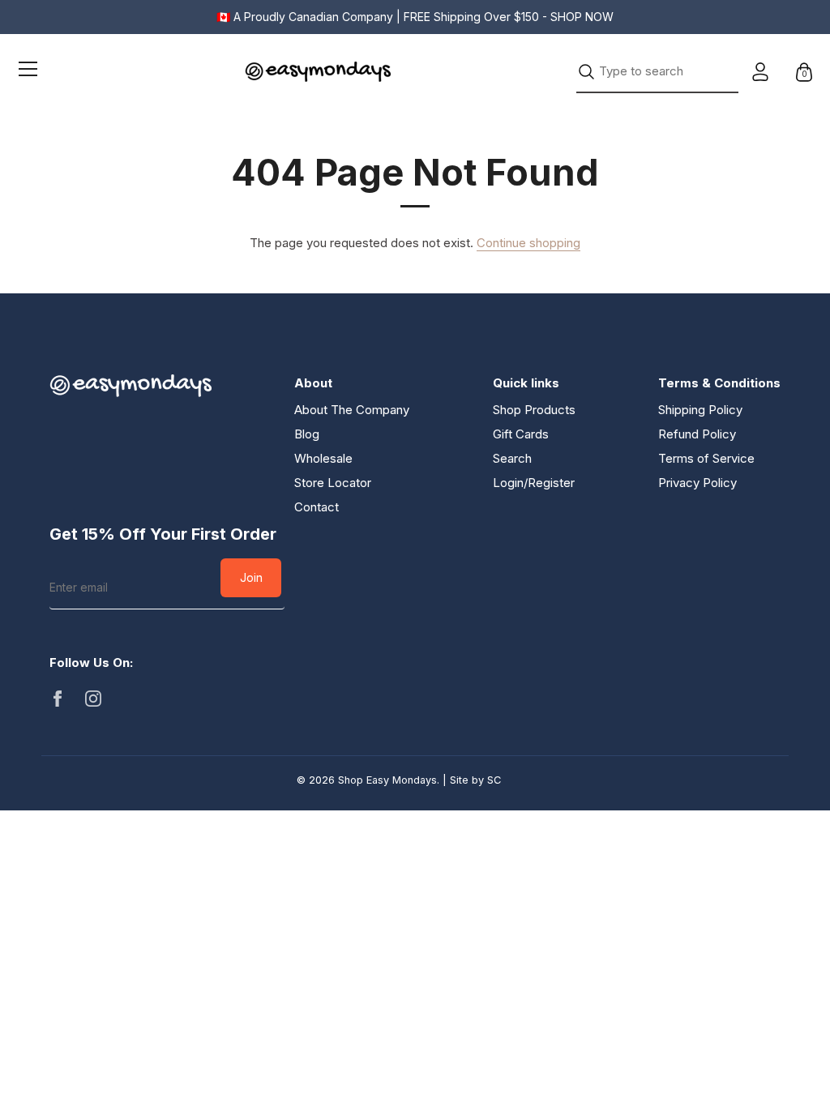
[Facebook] (57, 697)
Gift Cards (521, 434)
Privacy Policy (697, 482)
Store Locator (332, 482)
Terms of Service (706, 458)
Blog (306, 434)
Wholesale (323, 458)
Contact (316, 507)
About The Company (351, 409)
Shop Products (534, 409)
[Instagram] (93, 697)
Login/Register (534, 482)
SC (494, 780)
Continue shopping (528, 242)
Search (512, 458)
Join (251, 577)
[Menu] (28, 72)
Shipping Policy (700, 409)
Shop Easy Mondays (387, 780)
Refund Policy (697, 434)
